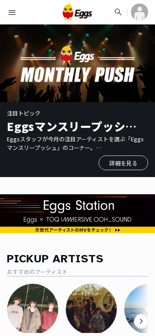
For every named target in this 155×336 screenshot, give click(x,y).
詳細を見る (123, 163)
